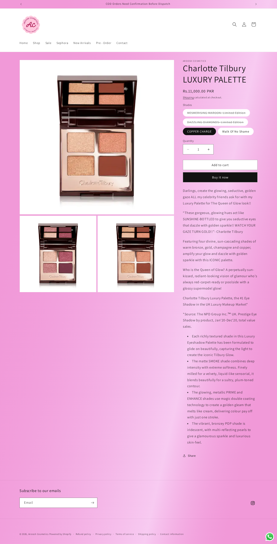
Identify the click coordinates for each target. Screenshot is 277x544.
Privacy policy (103, 534)
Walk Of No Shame (235, 131)
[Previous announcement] (21, 4)
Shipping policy (147, 534)
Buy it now (220, 177)
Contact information (172, 534)
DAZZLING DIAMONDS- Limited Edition (217, 123)
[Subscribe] (92, 503)
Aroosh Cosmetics (38, 534)
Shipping (188, 97)
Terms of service (125, 534)
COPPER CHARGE (199, 131)
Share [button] (192, 456)
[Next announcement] (256, 4)
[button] (234, 24)
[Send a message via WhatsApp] (270, 537)
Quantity (188, 141)
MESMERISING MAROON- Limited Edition (218, 114)
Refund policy (83, 534)
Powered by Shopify (60, 534)
